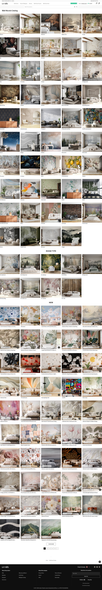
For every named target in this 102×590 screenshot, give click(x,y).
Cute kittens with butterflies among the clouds (49, 326)
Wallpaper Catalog (22, 577)
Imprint (40, 575)
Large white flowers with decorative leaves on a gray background (49, 492)
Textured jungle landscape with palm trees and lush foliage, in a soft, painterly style (90, 492)
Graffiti (63, 397)
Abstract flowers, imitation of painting (28, 350)
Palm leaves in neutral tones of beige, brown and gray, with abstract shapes (49, 421)
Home (47, 560)
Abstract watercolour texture (48, 468)
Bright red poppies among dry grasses (28, 374)
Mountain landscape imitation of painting (90, 326)
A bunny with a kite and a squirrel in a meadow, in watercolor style (49, 445)
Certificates (21, 575)
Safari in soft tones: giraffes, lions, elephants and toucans (28, 468)
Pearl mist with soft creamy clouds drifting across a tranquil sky (90, 516)
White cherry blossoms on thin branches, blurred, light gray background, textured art (28, 516)
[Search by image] (74, 7)
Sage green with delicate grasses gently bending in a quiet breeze (49, 540)
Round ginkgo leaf (45, 397)
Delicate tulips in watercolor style (69, 445)
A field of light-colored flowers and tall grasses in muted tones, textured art (8, 516)
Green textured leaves (87, 445)
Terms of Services (58, 572)
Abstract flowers (45, 516)
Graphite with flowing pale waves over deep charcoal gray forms (8, 540)
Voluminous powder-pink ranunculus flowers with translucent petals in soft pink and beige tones (8, 468)
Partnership (57, 577)
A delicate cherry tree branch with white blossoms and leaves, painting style (70, 421)
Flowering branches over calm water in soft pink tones (28, 492)
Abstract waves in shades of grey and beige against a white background (90, 468)
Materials (4, 575)
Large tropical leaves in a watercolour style (49, 350)
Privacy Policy (41, 572)
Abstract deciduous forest (67, 516)
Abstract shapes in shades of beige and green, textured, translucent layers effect (90, 421)
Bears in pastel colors (25, 445)
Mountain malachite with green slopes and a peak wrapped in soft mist (28, 540)
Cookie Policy (57, 575)
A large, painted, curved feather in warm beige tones (8, 492)
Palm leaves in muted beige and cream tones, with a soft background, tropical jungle (8, 445)
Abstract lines (3, 397)
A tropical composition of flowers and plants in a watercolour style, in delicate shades (70, 350)
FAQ (3, 572)
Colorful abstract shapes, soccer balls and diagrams (8, 326)
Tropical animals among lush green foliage (90, 374)
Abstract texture (3, 421)
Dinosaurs (23, 326)
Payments (4, 577)
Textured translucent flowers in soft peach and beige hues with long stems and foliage (28, 421)
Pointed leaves (24, 397)
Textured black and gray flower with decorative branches (8, 374)
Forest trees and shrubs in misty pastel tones (70, 492)
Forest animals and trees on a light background (49, 374)
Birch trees (85, 397)
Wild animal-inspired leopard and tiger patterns (70, 468)
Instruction (4, 579)
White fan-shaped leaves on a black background (70, 374)
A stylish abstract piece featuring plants (90, 350)
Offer (40, 577)
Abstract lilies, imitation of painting (69, 326)
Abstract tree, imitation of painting (7, 350)
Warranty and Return (23, 572)
